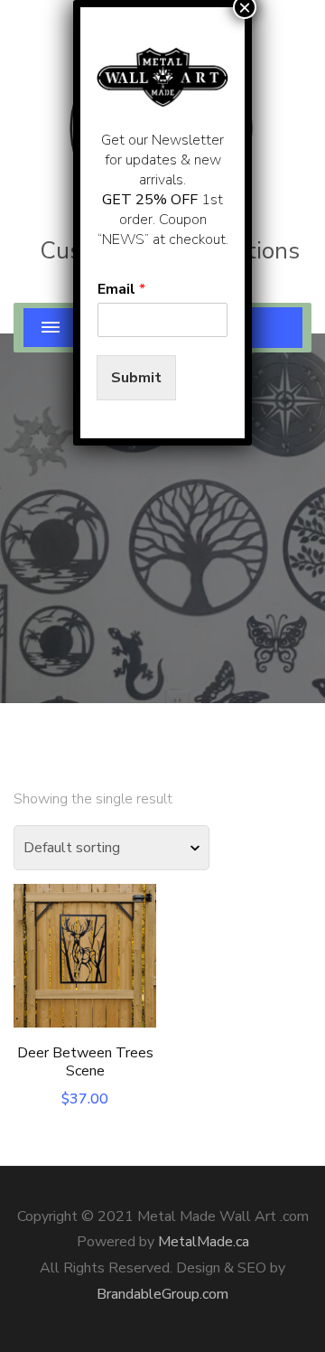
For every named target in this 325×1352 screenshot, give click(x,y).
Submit (136, 378)
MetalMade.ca (203, 1242)
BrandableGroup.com (162, 1294)
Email (121, 289)
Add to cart (85, 965)
